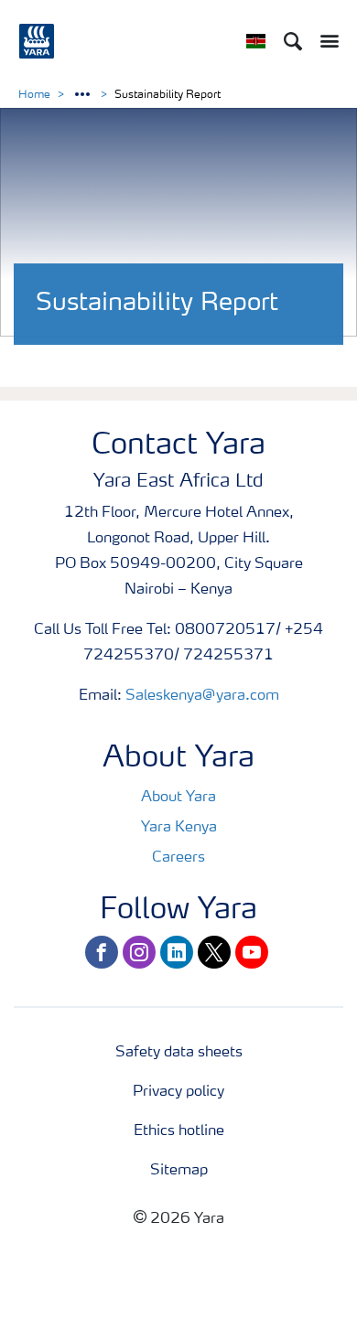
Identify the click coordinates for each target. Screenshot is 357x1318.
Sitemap (179, 1170)
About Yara (178, 797)
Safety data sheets (179, 1052)
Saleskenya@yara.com (202, 696)
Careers (178, 858)
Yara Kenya (179, 827)
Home (34, 95)
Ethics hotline (179, 1131)
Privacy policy (178, 1092)
